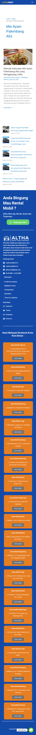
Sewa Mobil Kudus (18, 628)
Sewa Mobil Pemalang (18, 667)
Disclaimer (7, 294)
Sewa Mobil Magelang (18, 552)
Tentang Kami (8, 290)
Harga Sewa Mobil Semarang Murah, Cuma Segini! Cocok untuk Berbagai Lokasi (20, 141)
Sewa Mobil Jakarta (18, 345)
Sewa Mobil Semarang (18, 458)
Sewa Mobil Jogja (18, 421)
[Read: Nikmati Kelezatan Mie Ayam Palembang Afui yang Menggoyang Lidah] (18, 57)
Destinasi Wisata (9, 77)
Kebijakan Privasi (10, 286)
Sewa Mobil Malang (18, 367)
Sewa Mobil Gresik (18, 649)
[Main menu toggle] (32, 2)
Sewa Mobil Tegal (18, 572)
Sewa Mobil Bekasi (18, 533)
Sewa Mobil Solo (18, 387)
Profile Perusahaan (10, 282)
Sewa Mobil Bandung (18, 404)
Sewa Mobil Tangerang (18, 498)
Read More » (8, 107)
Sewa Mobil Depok (18, 516)
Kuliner (17, 77)
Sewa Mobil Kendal (18, 591)
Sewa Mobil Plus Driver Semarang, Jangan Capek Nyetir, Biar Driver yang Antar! (22, 155)
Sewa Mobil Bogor (18, 477)
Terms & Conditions (10, 297)
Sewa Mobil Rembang (18, 686)
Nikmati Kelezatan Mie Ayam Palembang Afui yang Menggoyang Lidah (18, 71)
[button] (31, 730)
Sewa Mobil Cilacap (18, 705)
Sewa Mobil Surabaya (18, 440)
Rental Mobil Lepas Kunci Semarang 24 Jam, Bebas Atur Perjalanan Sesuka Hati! (21, 168)
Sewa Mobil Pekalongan (18, 609)
